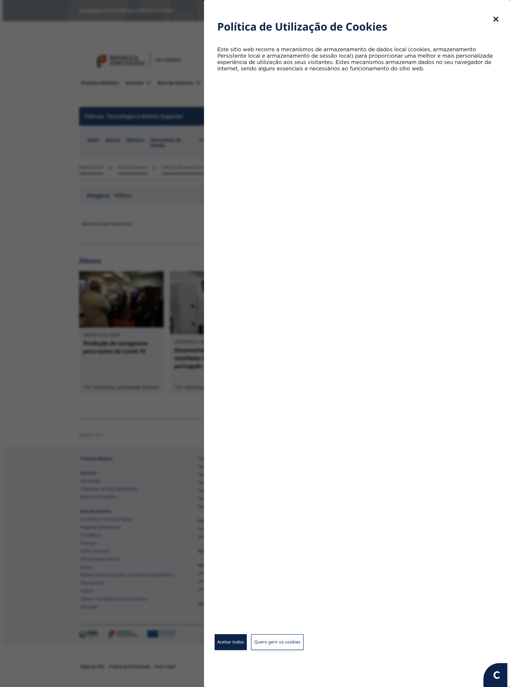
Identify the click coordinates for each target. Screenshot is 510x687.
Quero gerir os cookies (277, 642)
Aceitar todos (230, 642)
